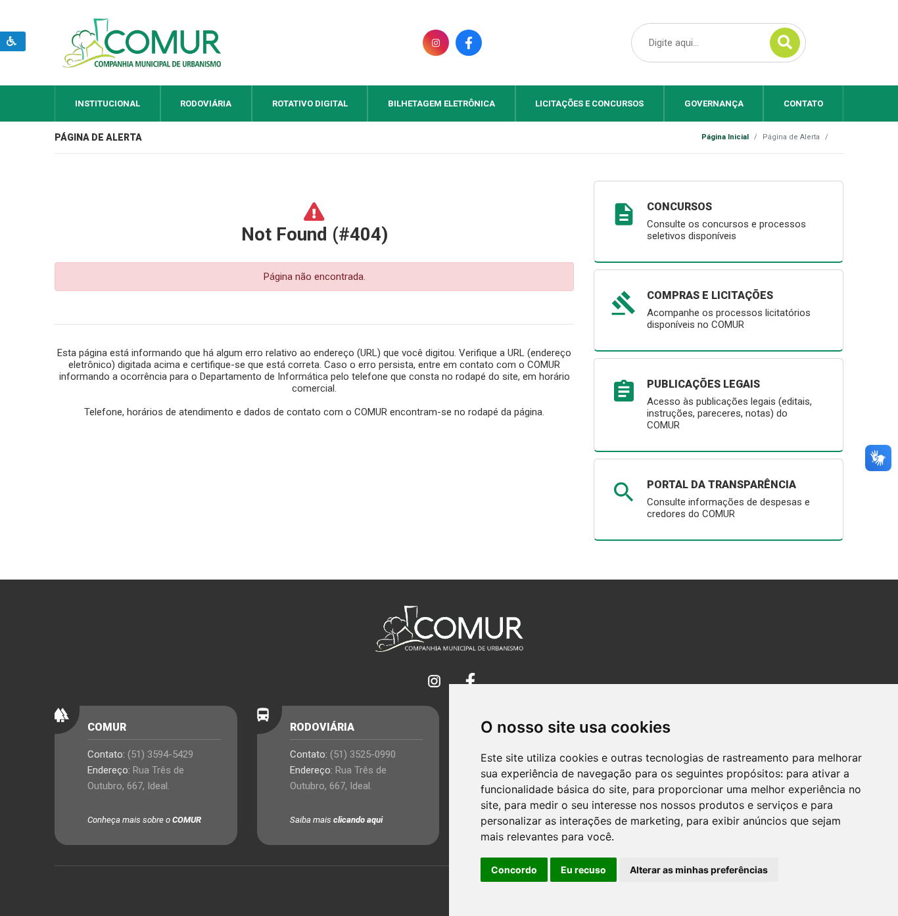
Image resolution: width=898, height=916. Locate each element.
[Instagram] (431, 681)
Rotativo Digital (310, 103)
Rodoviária (205, 103)
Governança (714, 103)
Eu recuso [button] (583, 869)
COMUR (186, 820)
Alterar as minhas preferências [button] (699, 869)
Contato (803, 103)
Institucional (107, 103)
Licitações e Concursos (589, 103)
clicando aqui (358, 820)
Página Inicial (725, 137)
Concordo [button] (514, 869)
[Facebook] (467, 681)
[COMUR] (141, 42)
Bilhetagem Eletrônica (441, 103)
